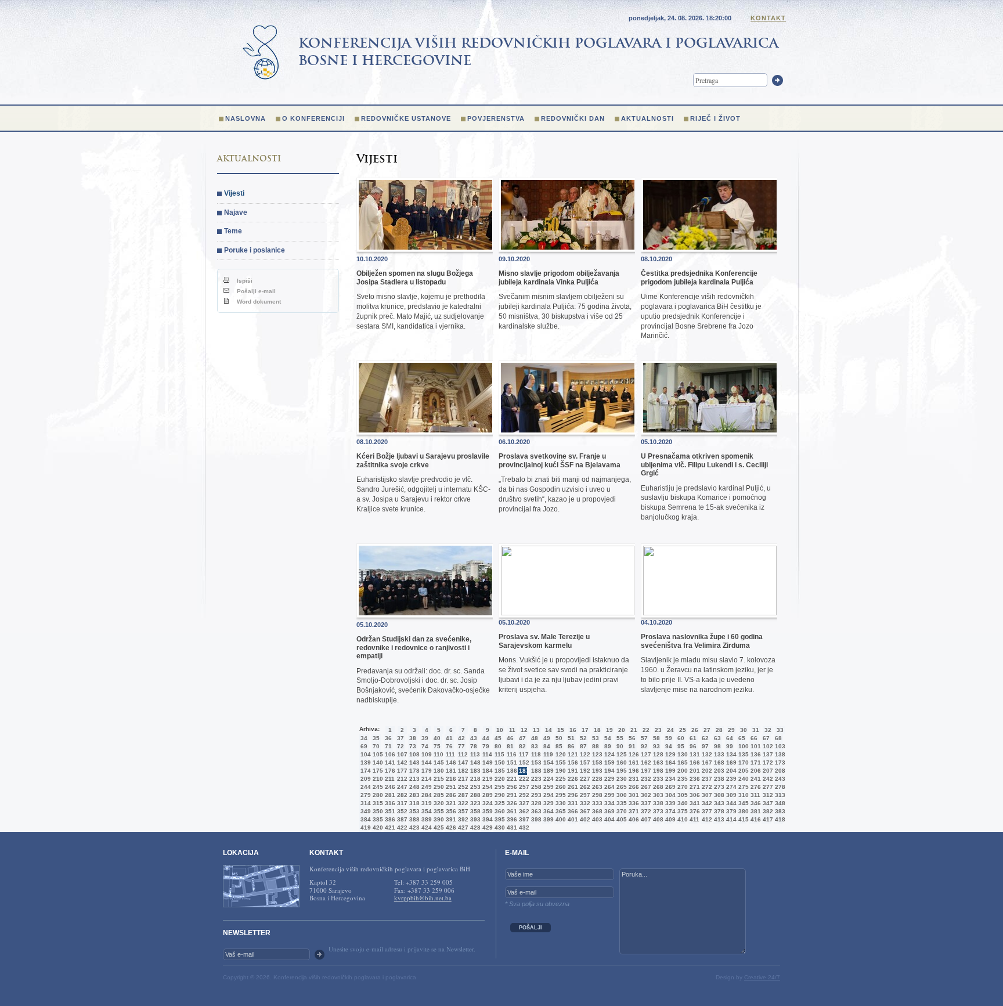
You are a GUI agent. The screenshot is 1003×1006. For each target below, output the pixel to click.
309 (730, 795)
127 (645, 754)
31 (755, 730)
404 (608, 819)
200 (681, 770)
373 (657, 811)
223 (535, 779)
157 (584, 762)
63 (717, 738)
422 (401, 827)
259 (547, 787)
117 (523, 754)
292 (523, 795)
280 (377, 795)
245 (377, 787)
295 (559, 795)
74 (424, 746)
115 (499, 754)
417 (767, 819)
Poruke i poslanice (254, 250)
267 (645, 787)
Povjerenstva (496, 118)
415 (742, 819)
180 (438, 770)
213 (413, 779)
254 (486, 787)
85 (558, 746)
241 (755, 779)
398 (535, 819)
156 (572, 762)
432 (523, 827)
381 (755, 811)
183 (474, 770)
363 (535, 811)
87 (583, 746)
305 (681, 795)
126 (633, 754)
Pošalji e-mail (255, 291)
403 (596, 819)
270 (681, 787)
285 (438, 795)
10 (499, 730)
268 (657, 787)
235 (681, 779)
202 (706, 770)
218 (474, 779)
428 (474, 827)
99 (729, 746)
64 (729, 738)
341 (694, 803)
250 (438, 787)
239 (730, 779)
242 (767, 779)
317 (401, 803)
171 (755, 762)
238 (718, 779)
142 (401, 762)
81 (510, 746)
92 (644, 746)
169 (730, 762)
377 (706, 811)
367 (584, 811)
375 (681, 811)
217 (462, 779)
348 (779, 803)
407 (645, 819)
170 (742, 762)
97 (705, 746)
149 (486, 762)
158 (596, 762)
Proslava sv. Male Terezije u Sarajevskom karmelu (544, 641)
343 (718, 803)
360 (499, 811)
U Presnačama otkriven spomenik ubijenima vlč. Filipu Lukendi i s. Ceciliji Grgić (704, 464)
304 (669, 795)
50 (558, 738)
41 (449, 738)
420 (377, 827)
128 (657, 754)
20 (621, 730)
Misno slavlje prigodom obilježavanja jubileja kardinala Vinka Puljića (559, 277)
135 (742, 754)
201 (694, 770)
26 (694, 730)
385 (377, 819)
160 (620, 762)
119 (547, 754)
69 (363, 746)
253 (474, 787)
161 (633, 762)
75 (437, 746)
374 (669, 811)
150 (499, 762)
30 (743, 730)
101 (755, 746)
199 (669, 770)
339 (669, 803)
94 (668, 746)
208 (779, 770)
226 (572, 779)
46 (510, 738)
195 (620, 770)
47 (522, 738)
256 (511, 787)
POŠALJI (530, 928)
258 (535, 787)
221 (511, 779)
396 (511, 819)
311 (755, 795)
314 (364, 803)
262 (584, 787)
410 (681, 819)
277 (767, 787)
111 (450, 754)
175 (377, 770)
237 (706, 779)
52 (583, 738)
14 (548, 730)
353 (413, 811)
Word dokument (258, 301)
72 (400, 746)
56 (632, 738)
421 (389, 827)
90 (619, 746)
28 (719, 730)
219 (486, 779)
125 (620, 754)
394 (486, 819)
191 (572, 770)
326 (511, 803)
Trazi (777, 80)
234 (669, 779)
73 (412, 746)
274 (730, 787)
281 (389, 795)
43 (473, 738)
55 (619, 738)
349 (364, 811)
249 (425, 787)
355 (438, 811)
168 (718, 762)
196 (633, 770)
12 (524, 730)
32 (767, 730)
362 (523, 811)
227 (584, 779)
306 (694, 795)
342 (706, 803)
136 (755, 754)
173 (779, 762)
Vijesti (234, 193)
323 (474, 803)
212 (401, 779)
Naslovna (245, 118)
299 (608, 795)
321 (450, 803)
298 (596, 795)
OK (319, 954)
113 (474, 754)
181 (450, 770)
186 (511, 770)
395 (499, 819)
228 (596, 779)
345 (742, 803)
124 (608, 754)
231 (633, 779)
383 (779, 811)
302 (645, 795)
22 (646, 730)
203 (718, 770)
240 (742, 779)
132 (706, 754)
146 (450, 762)
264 (608, 787)
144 (425, 762)
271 (694, 787)
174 (364, 770)
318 (413, 803)
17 (585, 730)
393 (474, 819)
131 (694, 754)
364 (547, 811)
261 (572, 787)
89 (607, 746)
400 (559, 819)
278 (779, 787)
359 (486, 811)
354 (425, 811)
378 (718, 811)
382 (767, 811)
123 (596, 754)
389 (425, 819)
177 (401, 770)
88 (595, 746)
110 (438, 754)
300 (620, 795)
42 (461, 738)
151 (511, 762)
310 (742, 795)
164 (669, 762)
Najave (235, 212)
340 (681, 803)
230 (620, 779)
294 (547, 795)
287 (462, 795)
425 (438, 827)
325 (499, 803)
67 (766, 738)
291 (511, 795)
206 (755, 770)
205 (742, 770)
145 (438, 762)
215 (438, 779)
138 (779, 754)
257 (523, 787)
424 (425, 827)
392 (462, 819)
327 (523, 803)
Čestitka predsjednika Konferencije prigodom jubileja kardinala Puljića (699, 277)
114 (486, 754)
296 (572, 795)
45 (498, 738)
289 (486, 795)
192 (584, 770)
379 (730, 811)
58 (656, 738)
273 (718, 787)
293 (535, 795)
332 (584, 803)
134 (730, 754)
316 (389, 803)
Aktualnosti (647, 118)
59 (668, 738)
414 (730, 819)
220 (499, 779)
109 (425, 754)
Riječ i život (715, 118)
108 (413, 754)
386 (389, 819)
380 (742, 811)
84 (546, 746)
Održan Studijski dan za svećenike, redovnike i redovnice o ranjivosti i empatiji (413, 647)
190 (559, 770)
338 (657, 803)
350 (377, 811)
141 (389, 762)
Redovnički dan (573, 118)
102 (767, 746)
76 (449, 746)
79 (485, 746)
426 (450, 827)
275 (742, 787)
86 (571, 746)
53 (595, 738)
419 (364, 827)
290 (499, 795)
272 (706, 787)
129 (669, 754)
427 (462, 827)
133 (718, 754)
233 (657, 779)
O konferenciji (313, 118)
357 (462, 811)
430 (499, 827)
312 (767, 795)
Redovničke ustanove (406, 118)
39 (424, 738)
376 (694, 811)
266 (633, 787)
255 (499, 787)
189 (547, 770)
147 (462, 762)
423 (413, 827)
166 (694, 762)
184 (486, 770)
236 (694, 779)
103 (779, 746)
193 (596, 770)
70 (376, 746)
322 (462, 803)
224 (547, 779)
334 (608, 803)
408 (657, 819)
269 (669, 787)
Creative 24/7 (762, 977)
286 (450, 795)
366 (572, 811)
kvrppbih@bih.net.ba (423, 897)
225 (559, 779)
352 (401, 811)
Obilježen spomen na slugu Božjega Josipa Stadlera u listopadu (414, 277)
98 (717, 746)
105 (377, 754)
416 (755, 819)
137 (767, 754)
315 (377, 803)
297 (584, 795)
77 (461, 746)
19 (609, 730)
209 (364, 779)
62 (705, 738)
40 (437, 738)
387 (401, 819)
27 (706, 730)
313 (779, 795)
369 (608, 811)
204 (730, 770)
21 (633, 730)
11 (512, 730)
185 (499, 770)
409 (669, 819)
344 (730, 803)
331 (572, 803)
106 (389, 754)
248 (413, 787)
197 (645, 770)
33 (780, 730)
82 (522, 746)
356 (450, 811)
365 (559, 811)
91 (632, 746)
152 (523, 762)
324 (486, 803)
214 (425, 779)
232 (645, 779)
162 (645, 762)
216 (450, 779)
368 (596, 811)
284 (425, 795)
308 (718, 795)
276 (755, 787)
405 (620, 819)
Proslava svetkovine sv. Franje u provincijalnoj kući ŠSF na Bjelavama (559, 460)
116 (511, 754)
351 (389, 811)
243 (779, 779)
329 (547, 803)
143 (413, 762)
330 (559, 803)
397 (523, 819)
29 (731, 730)
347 (767, 803)
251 (450, 787)
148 (474, 762)
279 (364, 795)
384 (364, 819)
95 (680, 746)
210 (377, 779)
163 (657, 762)
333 (596, 803)
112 (462, 754)
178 (413, 770)
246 (389, 787)
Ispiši (243, 280)
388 (413, 819)
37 (400, 738)
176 (389, 770)
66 (754, 738)
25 (682, 730)
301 (633, 795)
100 (742, 746)
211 (389, 779)
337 (645, 803)
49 (546, 738)
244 (364, 787)
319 (425, 803)
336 (633, 803)
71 (388, 746)
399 (547, 819)
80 (498, 746)
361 (511, 811)
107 (401, 754)
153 (535, 762)
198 (657, 770)
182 (462, 770)
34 (363, 738)
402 (584, 819)
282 (401, 795)
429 (486, 827)
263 (596, 787)
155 (559, 762)
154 (547, 762)
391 (450, 819)
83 (534, 746)
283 (413, 795)
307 (706, 795)
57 (644, 738)
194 (608, 770)
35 (376, 738)
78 (473, 746)
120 (559, 754)
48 (534, 738)
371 (633, 811)
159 (608, 762)
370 (620, 811)
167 (706, 762)
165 (681, 762)
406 (633, 819)
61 (693, 738)
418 (779, 819)
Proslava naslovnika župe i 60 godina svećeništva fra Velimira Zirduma (702, 641)
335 (620, 803)
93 (656, 746)
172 (767, 762)
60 (680, 738)
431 (511, 827)
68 (778, 738)
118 (535, 754)
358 (474, 811)
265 (620, 787)
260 (559, 787)
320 (438, 803)
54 (607, 738)
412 (706, 819)
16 (572, 730)
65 (741, 738)
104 (364, 754)
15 (560, 730)
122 (584, 754)
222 (523, 779)
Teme (233, 231)
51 (571, 738)
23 (658, 730)
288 (474, 795)
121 (572, 754)
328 (535, 803)
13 (536, 730)
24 (670, 730)
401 (572, 819)
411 (694, 819)
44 (485, 738)
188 (535, 770)
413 (718, 819)
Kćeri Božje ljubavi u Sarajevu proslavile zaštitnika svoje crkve (422, 460)
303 (657, 795)
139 (364, 762)
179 (425, 770)
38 (412, 738)
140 (377, 762)
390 (438, 819)
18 (597, 730)
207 (767, 770)
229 (608, 779)
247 (401, 787)
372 (645, 811)
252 (462, 787)
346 (755, 803)
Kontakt (768, 18)
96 (693, 746)
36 (388, 738)
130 (681, 754)
